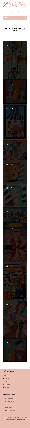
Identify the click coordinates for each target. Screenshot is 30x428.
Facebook (9, 12)
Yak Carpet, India (9, 401)
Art (5, 405)
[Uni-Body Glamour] (7, 304)
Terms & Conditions (10, 411)
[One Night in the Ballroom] (7, 212)
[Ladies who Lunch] (7, 108)
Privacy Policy (8, 408)
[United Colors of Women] (7, 266)
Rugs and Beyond (9, 398)
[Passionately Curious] (7, 188)
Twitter (15, 12)
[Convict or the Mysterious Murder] (7, 45)
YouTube (6, 388)
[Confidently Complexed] (7, 228)
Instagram (22, 12)
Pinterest (7, 384)
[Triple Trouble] (7, 84)
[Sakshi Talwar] (15, 5)
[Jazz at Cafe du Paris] (7, 145)
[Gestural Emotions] (7, 342)
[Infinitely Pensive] (7, 164)
